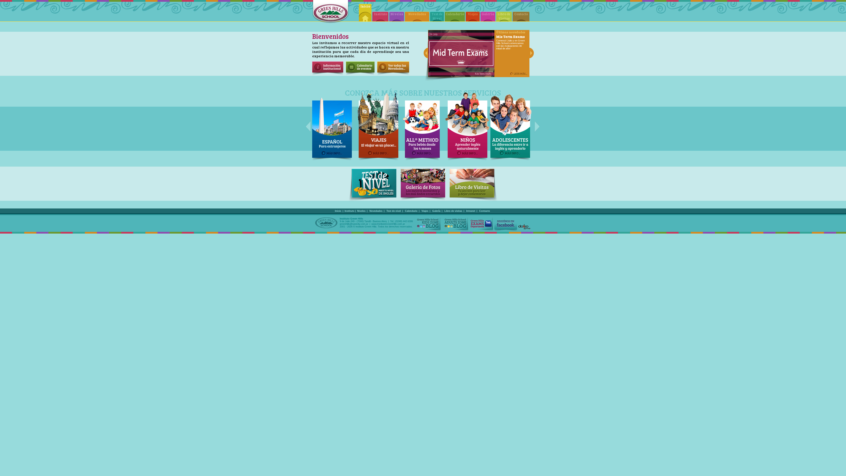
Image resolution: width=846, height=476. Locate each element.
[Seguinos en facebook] (505, 224)
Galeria (488, 14)
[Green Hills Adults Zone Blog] (456, 224)
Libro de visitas (453, 211)
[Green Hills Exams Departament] (482, 224)
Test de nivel (393, 211)
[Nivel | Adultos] (510, 126)
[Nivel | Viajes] (333, 126)
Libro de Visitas (503, 16)
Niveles (396, 14)
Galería (436, 211)
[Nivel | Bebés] (376, 126)
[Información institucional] (327, 74)
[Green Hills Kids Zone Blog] (428, 224)
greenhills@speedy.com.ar (354, 224)
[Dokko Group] (524, 227)
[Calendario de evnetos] (360, 74)
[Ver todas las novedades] (393, 74)
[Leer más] (519, 73)
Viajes (473, 14)
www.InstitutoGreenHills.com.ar (388, 224)
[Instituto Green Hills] (330, 11)
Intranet (470, 211)
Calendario (455, 14)
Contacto (521, 14)
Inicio (365, 6)
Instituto (380, 14)
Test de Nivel (437, 16)
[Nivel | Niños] (423, 126)
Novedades (417, 14)
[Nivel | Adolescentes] (466, 126)
